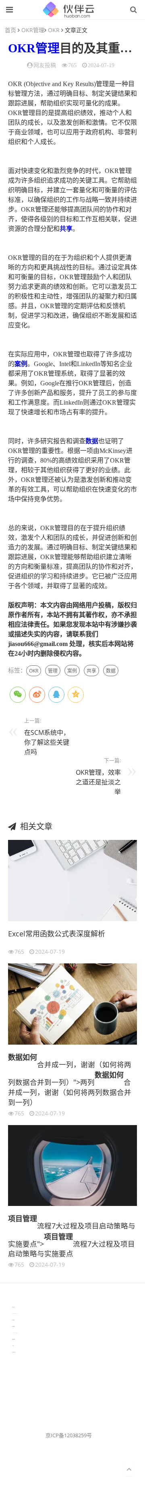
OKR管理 (32, 30)
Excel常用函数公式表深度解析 (56, 933)
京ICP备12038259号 (69, 1435)
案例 (20, 363)
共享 (66, 228)
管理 (47, 48)
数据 (91, 441)
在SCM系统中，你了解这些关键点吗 (47, 742)
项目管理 (22, 1218)
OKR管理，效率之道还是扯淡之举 (98, 782)
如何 (30, 1057)
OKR (54, 30)
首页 (10, 30)
